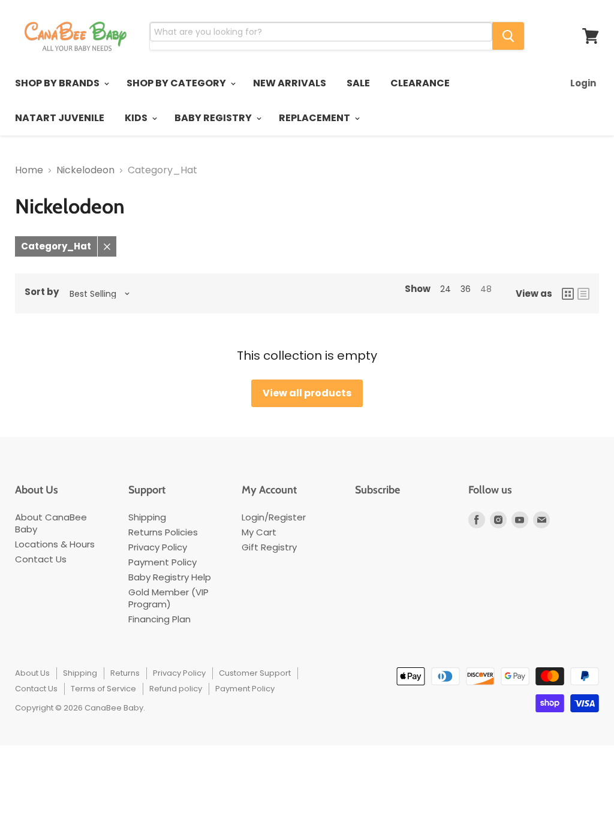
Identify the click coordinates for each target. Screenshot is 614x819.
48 (486, 289)
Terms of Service (103, 688)
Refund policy (175, 688)
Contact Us (41, 559)
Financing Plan (159, 619)
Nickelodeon (85, 170)
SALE (358, 83)
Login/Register (274, 517)
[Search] (508, 36)
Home (29, 170)
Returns (125, 673)
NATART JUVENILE (59, 118)
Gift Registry (269, 547)
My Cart (259, 532)
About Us (32, 673)
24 (445, 289)
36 (465, 289)
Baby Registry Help (169, 577)
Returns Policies (163, 532)
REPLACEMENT (315, 118)
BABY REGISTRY (214, 118)
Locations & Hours (55, 544)
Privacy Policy (157, 547)
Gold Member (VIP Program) (168, 598)
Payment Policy (162, 562)
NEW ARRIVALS (289, 83)
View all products (307, 393)
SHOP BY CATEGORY (177, 83)
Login (583, 83)
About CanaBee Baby (51, 523)
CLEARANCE (420, 83)
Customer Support (255, 673)
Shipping (147, 517)
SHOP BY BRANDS (58, 83)
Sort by (42, 292)
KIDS (137, 118)
